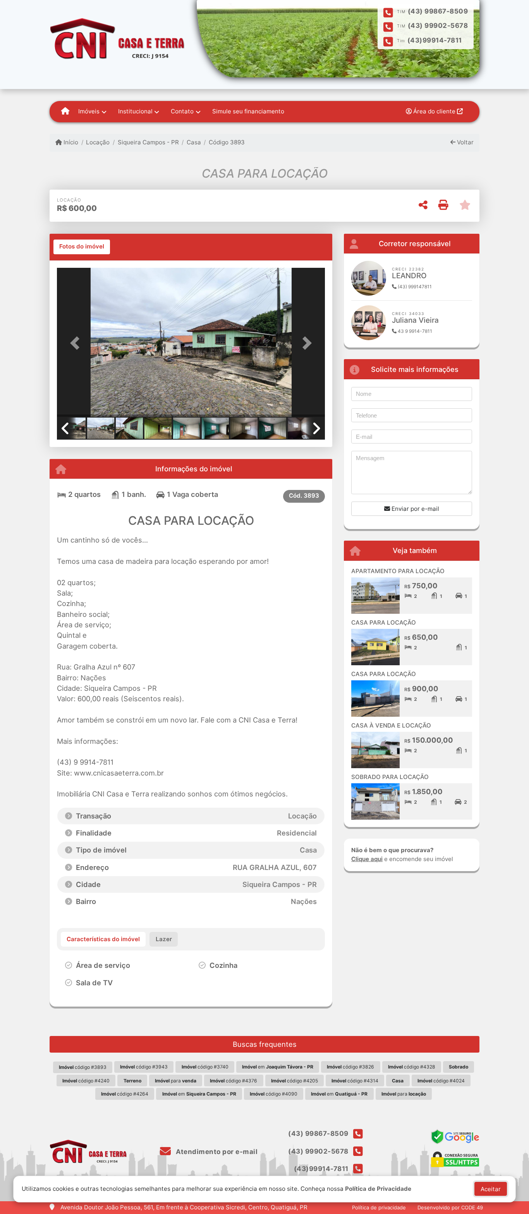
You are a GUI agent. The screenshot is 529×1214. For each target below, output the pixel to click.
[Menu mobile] (65, 111)
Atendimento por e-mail (216, 1152)
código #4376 (233, 1081)
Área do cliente (434, 111)
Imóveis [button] (89, 111)
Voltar (464, 142)
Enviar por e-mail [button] (414, 508)
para (175, 1081)
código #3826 (350, 1067)
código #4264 (124, 1094)
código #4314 (354, 1081)
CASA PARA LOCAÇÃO (383, 622)
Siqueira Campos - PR (148, 142)
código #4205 (294, 1081)
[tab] (81, 247)
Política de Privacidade (378, 1188)
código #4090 (273, 1094)
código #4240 (86, 1081)
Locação (98, 142)
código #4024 (441, 1081)
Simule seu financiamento (248, 111)
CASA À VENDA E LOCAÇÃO (391, 725)
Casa (194, 142)
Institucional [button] (135, 111)
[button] (77, 343)
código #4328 (411, 1067)
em (277, 1067)
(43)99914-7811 (434, 40)
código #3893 (82, 1067)
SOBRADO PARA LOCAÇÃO (390, 777)
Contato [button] (182, 111)
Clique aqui (367, 859)
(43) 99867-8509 (438, 11)
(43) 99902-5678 (438, 25)
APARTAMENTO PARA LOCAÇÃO (398, 571)
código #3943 (144, 1067)
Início (70, 142)
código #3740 (205, 1067)
